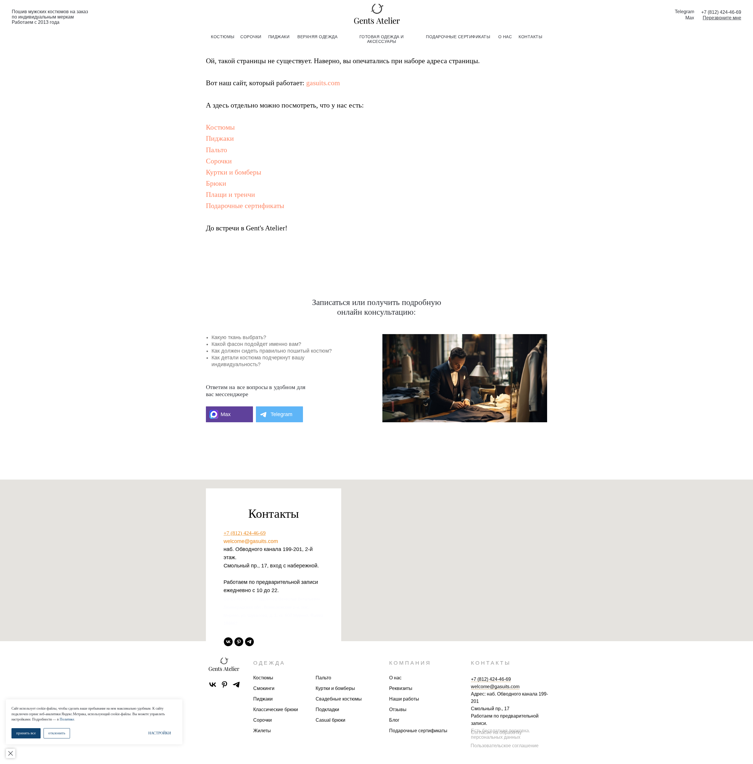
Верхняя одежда (317, 36)
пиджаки (279, 36)
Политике (67, 719)
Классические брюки (275, 709)
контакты (530, 36)
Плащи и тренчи (230, 194)
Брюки (216, 183)
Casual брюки (330, 720)
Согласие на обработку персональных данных (496, 735)
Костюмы (220, 127)
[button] (722, 17)
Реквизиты (400, 688)
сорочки (250, 36)
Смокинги (263, 688)
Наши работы (404, 698)
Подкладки (327, 709)
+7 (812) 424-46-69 (245, 533)
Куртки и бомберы (233, 172)
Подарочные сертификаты (245, 206)
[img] (376, 14)
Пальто (216, 150)
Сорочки (219, 161)
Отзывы (398, 709)
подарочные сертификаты (458, 36)
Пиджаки (220, 138)
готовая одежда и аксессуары (381, 39)
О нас (395, 677)
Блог (394, 720)
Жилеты (262, 730)
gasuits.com (323, 83)
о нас (505, 36)
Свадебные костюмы (339, 698)
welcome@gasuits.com (251, 541)
